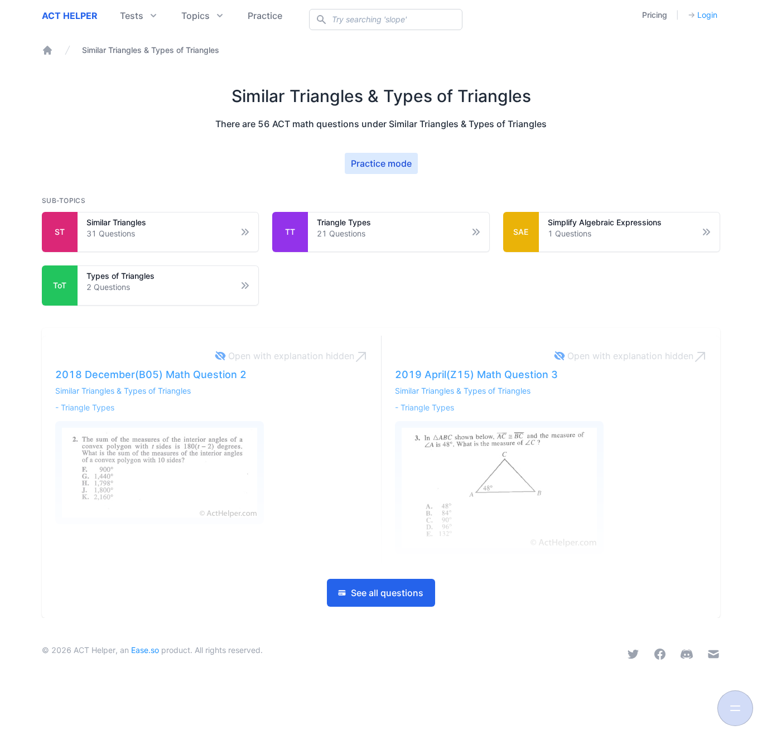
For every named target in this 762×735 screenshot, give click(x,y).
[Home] (47, 50)
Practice (265, 15)
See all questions (387, 592)
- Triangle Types (84, 407)
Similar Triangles (116, 222)
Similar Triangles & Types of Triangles (123, 390)
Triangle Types (344, 222)
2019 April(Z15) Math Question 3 (476, 374)
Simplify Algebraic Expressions (605, 222)
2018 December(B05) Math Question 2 (151, 374)
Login (702, 15)
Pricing (654, 15)
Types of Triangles (120, 276)
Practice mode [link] (381, 163)
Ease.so (145, 650)
